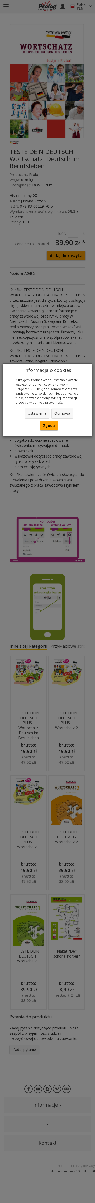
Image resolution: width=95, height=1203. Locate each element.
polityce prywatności (47, 402)
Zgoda (49, 425)
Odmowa (62, 413)
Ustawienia (37, 413)
